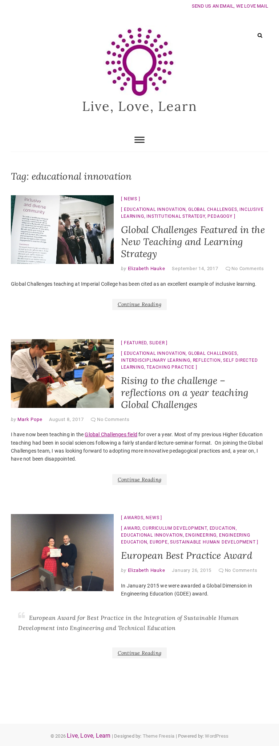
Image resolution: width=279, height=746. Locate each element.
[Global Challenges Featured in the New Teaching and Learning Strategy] (62, 229)
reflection (207, 360)
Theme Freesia (159, 736)
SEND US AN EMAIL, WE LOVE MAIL (230, 6)
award (132, 528)
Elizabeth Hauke (145, 268)
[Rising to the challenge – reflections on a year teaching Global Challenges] (62, 373)
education (223, 528)
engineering (201, 535)
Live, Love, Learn (139, 106)
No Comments (247, 268)
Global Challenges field (111, 434)
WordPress (217, 736)
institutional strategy (175, 216)
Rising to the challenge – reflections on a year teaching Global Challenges (184, 392)
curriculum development (174, 528)
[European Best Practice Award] (62, 552)
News (130, 198)
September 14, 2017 (195, 268)
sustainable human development (212, 542)
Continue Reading (139, 304)
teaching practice (170, 367)
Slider (157, 342)
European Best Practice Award (186, 555)
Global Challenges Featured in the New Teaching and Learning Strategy (193, 242)
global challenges (212, 209)
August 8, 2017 (66, 419)
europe (159, 542)
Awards (133, 517)
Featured (135, 342)
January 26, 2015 (191, 570)
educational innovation (155, 209)
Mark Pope (29, 419)
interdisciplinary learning (155, 360)
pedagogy (219, 216)
